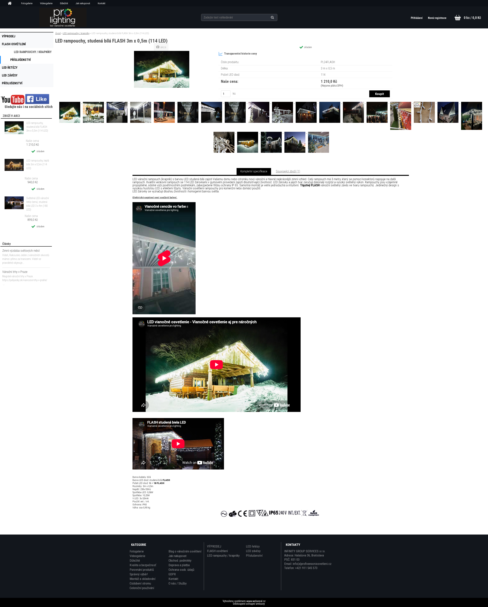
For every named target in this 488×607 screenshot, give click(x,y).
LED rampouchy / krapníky (76, 33)
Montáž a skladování (142, 579)
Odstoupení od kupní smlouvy (249, 603)
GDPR (172, 574)
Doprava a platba (179, 565)
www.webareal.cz (256, 601)
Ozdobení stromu (140, 583)
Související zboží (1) (288, 171)
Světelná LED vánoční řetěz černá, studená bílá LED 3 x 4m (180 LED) (37, 204)
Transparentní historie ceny (240, 53)
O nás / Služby (178, 583)
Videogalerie (46, 3)
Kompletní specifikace (253, 171)
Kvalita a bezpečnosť (143, 565)
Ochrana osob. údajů (181, 570)
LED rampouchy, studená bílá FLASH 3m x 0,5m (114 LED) (37, 126)
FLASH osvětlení (217, 551)
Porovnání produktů (142, 570)
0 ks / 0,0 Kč (472, 18)
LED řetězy (253, 546)
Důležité (64, 3)
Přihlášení (417, 17)
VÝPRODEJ (214, 546)
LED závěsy (253, 551)
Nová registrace (437, 17)
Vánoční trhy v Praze (14, 272)
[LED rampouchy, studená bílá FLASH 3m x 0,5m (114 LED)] (161, 52)
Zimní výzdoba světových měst (21, 250)
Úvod (58, 33)
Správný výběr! (139, 574)
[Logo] (63, 17)
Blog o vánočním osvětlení (185, 551)
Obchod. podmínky (180, 560)
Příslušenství (254, 555)
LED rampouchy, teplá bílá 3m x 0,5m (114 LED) (37, 164)
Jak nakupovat (82, 3)
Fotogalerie (26, 3)
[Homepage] (11, 3)
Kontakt (101, 3)
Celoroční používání (142, 588)
